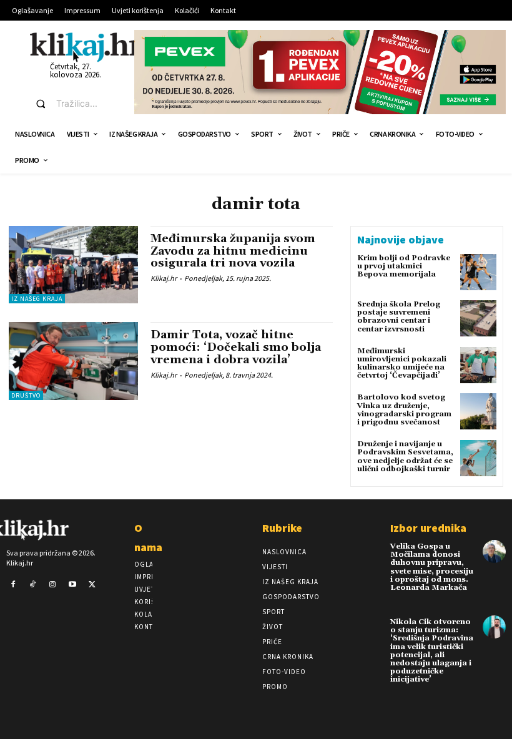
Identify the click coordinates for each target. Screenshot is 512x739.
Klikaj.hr (163, 278)
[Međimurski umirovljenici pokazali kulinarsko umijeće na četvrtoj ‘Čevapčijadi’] (478, 365)
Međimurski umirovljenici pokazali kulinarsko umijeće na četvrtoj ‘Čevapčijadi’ (401, 363)
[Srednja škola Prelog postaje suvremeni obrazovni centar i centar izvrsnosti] (478, 318)
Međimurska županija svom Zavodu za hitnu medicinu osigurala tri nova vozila (232, 251)
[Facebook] (13, 585)
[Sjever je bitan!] (86, 47)
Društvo (26, 395)
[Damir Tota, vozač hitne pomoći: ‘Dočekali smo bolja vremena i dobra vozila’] (73, 360)
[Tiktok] (33, 585)
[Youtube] (72, 585)
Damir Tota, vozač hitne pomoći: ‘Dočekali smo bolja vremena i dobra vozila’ (235, 347)
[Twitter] (92, 585)
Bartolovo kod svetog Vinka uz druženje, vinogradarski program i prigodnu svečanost (404, 410)
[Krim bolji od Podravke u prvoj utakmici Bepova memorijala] (478, 272)
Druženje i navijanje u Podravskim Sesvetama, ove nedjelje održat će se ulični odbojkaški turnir (405, 456)
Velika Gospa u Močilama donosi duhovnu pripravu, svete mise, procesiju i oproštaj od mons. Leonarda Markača (431, 567)
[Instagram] (52, 585)
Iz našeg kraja (36, 299)
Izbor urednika (428, 528)
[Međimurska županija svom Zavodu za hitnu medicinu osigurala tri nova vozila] (73, 264)
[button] (73, 103)
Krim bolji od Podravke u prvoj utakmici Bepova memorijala (403, 266)
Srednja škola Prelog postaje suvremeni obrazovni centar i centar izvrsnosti (398, 317)
